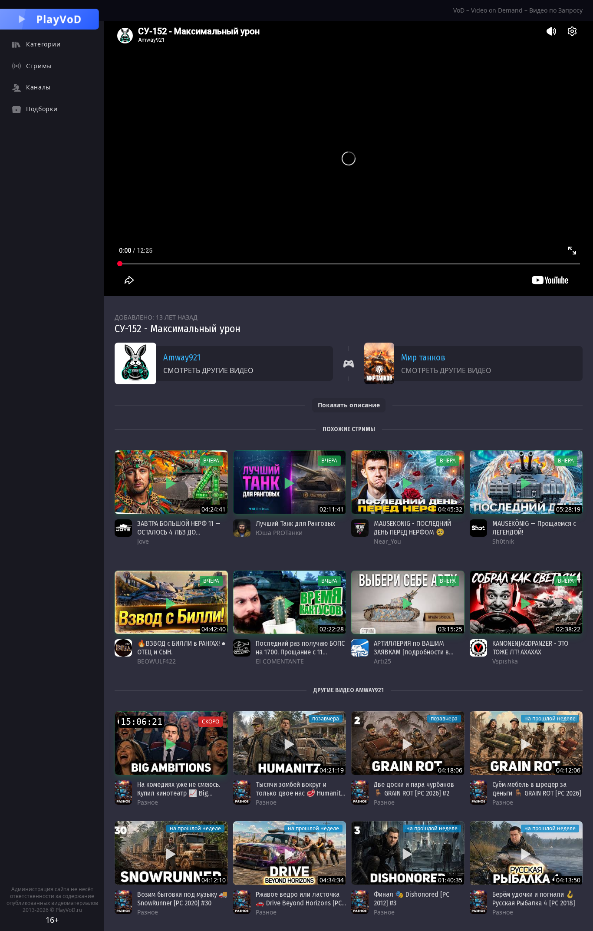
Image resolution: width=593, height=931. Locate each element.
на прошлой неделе (550, 718)
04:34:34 (332, 880)
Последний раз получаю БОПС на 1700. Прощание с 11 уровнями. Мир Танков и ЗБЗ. (300, 652)
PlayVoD (59, 19)
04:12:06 (568, 770)
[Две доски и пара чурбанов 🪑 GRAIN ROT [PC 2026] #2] (408, 743)
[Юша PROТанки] (241, 528)
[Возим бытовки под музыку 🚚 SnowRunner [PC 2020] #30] (171, 853)
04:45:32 (450, 509)
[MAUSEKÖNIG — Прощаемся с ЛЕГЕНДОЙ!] (526, 482)
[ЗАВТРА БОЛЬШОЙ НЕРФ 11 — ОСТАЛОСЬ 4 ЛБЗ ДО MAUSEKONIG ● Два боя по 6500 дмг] (171, 482)
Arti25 (382, 661)
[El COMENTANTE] (241, 648)
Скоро (210, 721)
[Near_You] (360, 528)
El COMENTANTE (280, 661)
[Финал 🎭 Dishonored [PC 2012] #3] (408, 853)
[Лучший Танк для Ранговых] (289, 482)
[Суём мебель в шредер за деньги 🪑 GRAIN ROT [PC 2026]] (526, 743)
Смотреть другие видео (208, 370)
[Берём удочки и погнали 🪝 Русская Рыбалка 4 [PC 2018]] (526, 853)
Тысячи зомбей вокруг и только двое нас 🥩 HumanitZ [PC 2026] (300, 793)
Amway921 (182, 357)
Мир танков (423, 357)
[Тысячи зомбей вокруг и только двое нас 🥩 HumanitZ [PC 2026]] (289, 743)
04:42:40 (213, 629)
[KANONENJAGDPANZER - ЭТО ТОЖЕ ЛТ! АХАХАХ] (526, 602)
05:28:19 (568, 509)
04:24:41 (213, 509)
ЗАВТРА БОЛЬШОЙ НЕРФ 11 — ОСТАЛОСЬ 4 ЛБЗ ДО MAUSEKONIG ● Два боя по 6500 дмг (179, 536)
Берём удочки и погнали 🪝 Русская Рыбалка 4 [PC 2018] (533, 898)
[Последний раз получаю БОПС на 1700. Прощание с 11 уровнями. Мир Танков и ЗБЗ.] (289, 602)
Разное (147, 802)
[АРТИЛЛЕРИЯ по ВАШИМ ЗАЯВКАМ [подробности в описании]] (408, 602)
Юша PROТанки (279, 532)
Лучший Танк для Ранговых (295, 523)
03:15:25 (450, 629)
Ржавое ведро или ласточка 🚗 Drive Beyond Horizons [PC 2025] (299, 903)
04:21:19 (332, 770)
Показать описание (349, 405)
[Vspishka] (478, 648)
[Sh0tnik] (478, 528)
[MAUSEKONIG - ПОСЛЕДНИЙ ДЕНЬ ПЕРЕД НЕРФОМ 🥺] (408, 482)
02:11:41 (332, 509)
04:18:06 (450, 770)
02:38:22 (568, 629)
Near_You (387, 541)
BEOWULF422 (156, 661)
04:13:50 (568, 880)
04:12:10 (213, 880)
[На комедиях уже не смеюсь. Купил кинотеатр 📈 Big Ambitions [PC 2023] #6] (171, 743)
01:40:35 (450, 880)
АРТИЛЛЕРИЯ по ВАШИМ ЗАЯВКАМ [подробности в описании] (411, 652)
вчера (211, 460)
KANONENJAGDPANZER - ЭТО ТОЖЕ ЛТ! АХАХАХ (530, 647)
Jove (143, 541)
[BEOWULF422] (123, 648)
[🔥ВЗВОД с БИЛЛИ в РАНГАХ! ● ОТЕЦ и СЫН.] (171, 602)
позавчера (325, 718)
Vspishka (505, 661)
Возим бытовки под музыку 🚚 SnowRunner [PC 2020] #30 (182, 898)
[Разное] (123, 792)
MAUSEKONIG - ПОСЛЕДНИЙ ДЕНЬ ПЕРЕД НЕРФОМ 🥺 (412, 527)
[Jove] (123, 528)
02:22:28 (332, 629)
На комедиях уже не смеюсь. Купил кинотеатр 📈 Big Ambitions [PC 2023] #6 (178, 793)
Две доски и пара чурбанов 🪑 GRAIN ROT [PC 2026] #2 (414, 788)
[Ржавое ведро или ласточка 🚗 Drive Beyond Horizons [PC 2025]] (289, 853)
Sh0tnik (503, 541)
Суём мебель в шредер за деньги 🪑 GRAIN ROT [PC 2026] (536, 788)
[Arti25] (360, 648)
